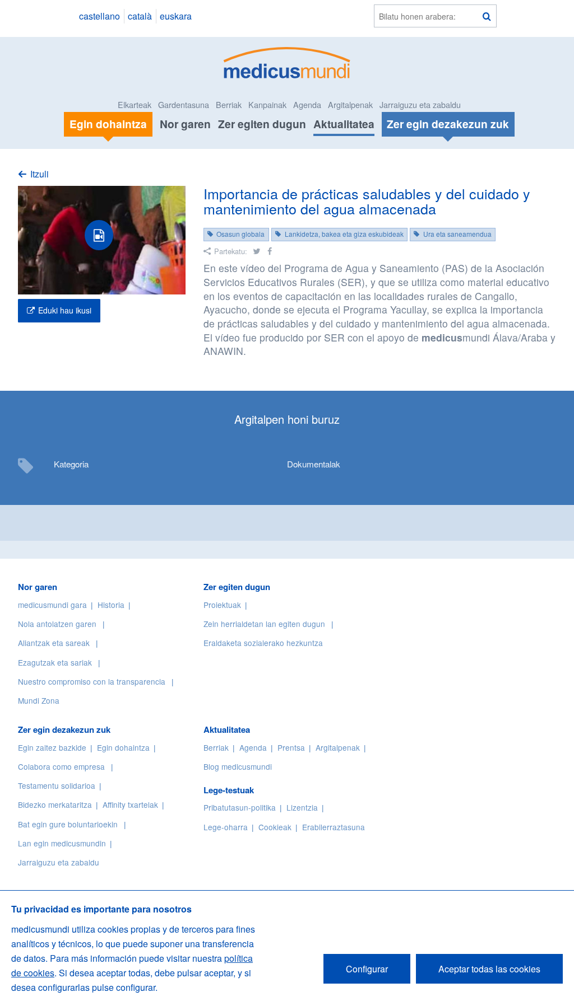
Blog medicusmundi (237, 766)
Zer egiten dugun (262, 124)
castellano (99, 16)
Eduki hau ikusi (64, 310)
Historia (111, 604)
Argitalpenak (350, 104)
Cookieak (274, 826)
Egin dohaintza (123, 747)
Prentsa (291, 747)
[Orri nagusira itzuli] (287, 61)
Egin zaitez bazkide (52, 747)
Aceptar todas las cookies (489, 968)
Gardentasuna (183, 104)
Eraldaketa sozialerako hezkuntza (263, 642)
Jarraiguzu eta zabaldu (420, 104)
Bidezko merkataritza (55, 804)
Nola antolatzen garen (57, 623)
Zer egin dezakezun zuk (64, 729)
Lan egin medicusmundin (62, 843)
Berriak (229, 104)
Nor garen (185, 124)
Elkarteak (134, 104)
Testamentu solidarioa (56, 785)
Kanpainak (267, 104)
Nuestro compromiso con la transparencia (91, 681)
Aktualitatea (343, 124)
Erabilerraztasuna (333, 826)
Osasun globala (240, 233)
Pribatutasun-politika (239, 807)
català (140, 16)
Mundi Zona (38, 700)
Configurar (367, 968)
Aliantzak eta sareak (54, 642)
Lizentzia (302, 807)
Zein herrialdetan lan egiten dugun (264, 623)
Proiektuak (222, 604)
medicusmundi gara (52, 604)
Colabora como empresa (61, 766)
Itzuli (39, 173)
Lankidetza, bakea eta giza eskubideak (344, 233)
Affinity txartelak (130, 804)
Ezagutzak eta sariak (55, 662)
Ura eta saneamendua (457, 233)
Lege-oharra (225, 826)
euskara (176, 16)
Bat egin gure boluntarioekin (68, 824)
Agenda (307, 104)
